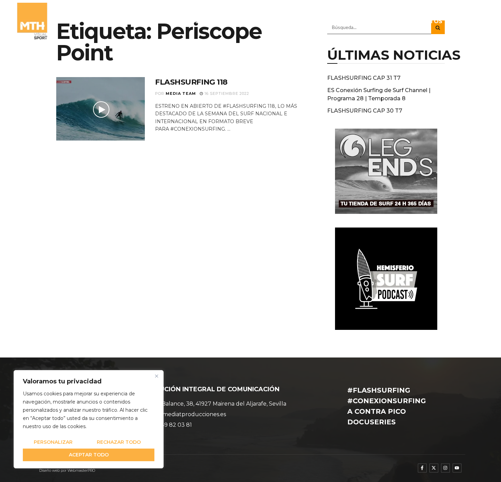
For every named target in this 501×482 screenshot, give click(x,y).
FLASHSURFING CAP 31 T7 (363, 78)
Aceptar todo (89, 455)
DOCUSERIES (386, 21)
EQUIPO (218, 21)
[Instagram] (445, 468)
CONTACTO (467, 21)
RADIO (343, 21)
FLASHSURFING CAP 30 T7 (364, 110)
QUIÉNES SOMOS (174, 21)
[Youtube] (457, 468)
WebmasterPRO (81, 470)
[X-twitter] (433, 468)
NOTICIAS (251, 21)
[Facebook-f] (422, 468)
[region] (89, 419)
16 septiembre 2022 (226, 93)
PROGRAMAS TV (296, 21)
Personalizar (53, 442)
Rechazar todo (119, 442)
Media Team (181, 93)
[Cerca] (156, 376)
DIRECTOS (427, 21)
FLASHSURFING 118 (191, 82)
